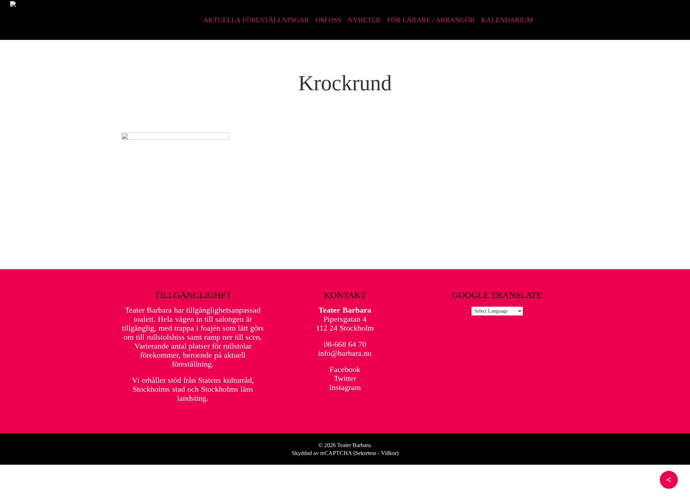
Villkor (389, 453)
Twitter (345, 378)
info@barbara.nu (345, 353)
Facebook (345, 369)
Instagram (345, 387)
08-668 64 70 (345, 344)
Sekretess (365, 453)
